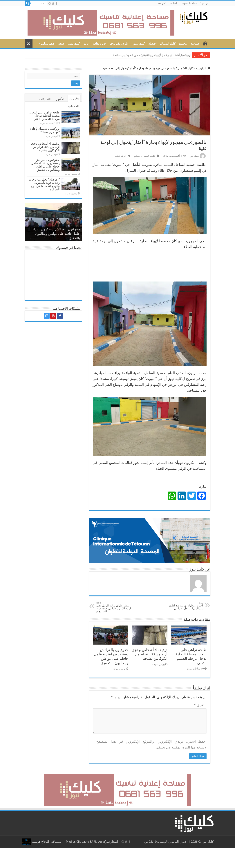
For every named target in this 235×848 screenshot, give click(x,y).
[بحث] (27, 3)
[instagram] (49, 3)
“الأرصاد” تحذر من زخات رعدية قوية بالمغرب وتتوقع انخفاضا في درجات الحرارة (43, 184)
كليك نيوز (194, 155)
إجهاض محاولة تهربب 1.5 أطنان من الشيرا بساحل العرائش (186, 606)
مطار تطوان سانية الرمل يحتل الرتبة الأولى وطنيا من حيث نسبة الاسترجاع (113, 607)
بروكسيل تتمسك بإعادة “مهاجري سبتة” (45, 130)
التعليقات (45, 99)
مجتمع (183, 43)
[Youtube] (53, 3)
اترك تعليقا (120, 155)
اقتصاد (152, 43)
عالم (86, 43)
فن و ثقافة (99, 43)
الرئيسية (201, 68)
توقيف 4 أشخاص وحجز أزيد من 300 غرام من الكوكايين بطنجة (152, 55)
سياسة (195, 43)
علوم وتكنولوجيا (119, 43)
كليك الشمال (168, 43)
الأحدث (74, 99)
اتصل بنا (173, 3)
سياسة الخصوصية (188, 3)
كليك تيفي (74, 43)
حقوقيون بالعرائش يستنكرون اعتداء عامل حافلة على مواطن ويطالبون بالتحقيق (111, 656)
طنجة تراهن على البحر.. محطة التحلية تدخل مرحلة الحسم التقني (191, 656)
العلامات (73, 106)
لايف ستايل (48, 43)
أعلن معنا (162, 3)
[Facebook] (56, 3)
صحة (61, 43)
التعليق (200, 705)
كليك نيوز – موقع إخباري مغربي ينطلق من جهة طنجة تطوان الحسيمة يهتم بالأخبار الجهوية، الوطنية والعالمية (205, 43)
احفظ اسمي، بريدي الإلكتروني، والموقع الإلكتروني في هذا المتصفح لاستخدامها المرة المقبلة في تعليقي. (151, 744)
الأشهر (60, 99)
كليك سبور (138, 43)
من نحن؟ (204, 3)
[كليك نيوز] (193, 17)
